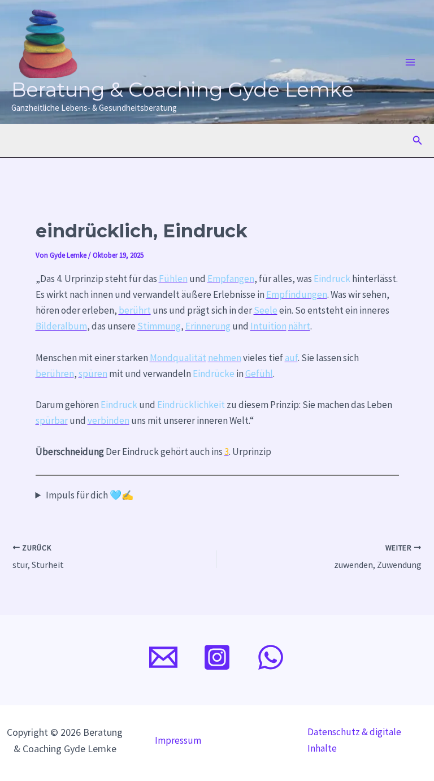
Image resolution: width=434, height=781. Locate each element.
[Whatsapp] (271, 657)
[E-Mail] (163, 657)
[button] (418, 140)
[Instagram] (217, 657)
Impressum (178, 740)
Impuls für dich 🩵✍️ (89, 495)
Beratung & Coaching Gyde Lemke (182, 89)
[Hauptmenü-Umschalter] (410, 62)
